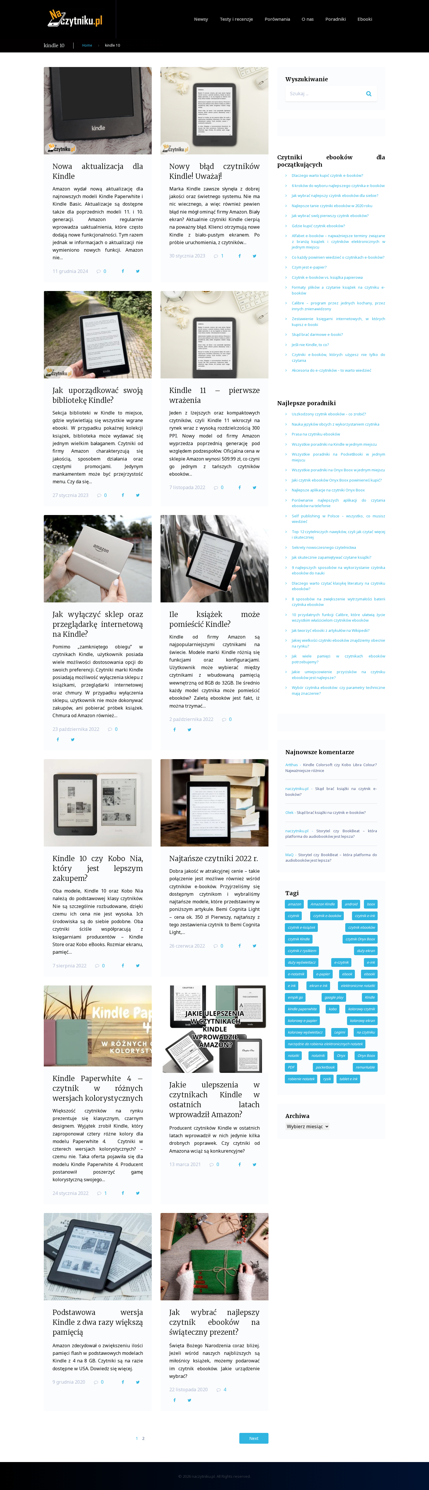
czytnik (293, 915)
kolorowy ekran (362, 1020)
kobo (332, 1008)
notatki (293, 1055)
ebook (347, 973)
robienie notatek (301, 1078)
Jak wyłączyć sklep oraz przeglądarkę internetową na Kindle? (98, 624)
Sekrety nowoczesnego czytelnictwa (324, 547)
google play (334, 997)
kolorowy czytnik (361, 1008)
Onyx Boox (366, 1055)
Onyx (341, 1055)
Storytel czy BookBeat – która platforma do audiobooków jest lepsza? (331, 833)
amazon (294, 904)
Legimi (339, 1032)
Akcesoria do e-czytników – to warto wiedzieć (331, 370)
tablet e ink (348, 1078)
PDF (291, 1067)
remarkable (365, 1067)
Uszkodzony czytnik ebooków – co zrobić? (329, 414)
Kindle (370, 997)
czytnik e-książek (301, 927)
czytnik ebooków (361, 927)
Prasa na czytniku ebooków (316, 434)
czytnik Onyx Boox (360, 939)
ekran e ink (318, 985)
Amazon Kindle (323, 904)
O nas (308, 19)
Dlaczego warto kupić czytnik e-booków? (327, 175)
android (351, 904)
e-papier (323, 973)
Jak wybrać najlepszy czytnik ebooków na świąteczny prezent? (214, 1322)
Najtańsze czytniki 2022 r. (213, 858)
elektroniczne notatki (358, 985)
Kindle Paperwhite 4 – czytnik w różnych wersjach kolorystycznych (98, 1088)
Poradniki (335, 19)
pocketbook (325, 1067)
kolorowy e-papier (302, 1020)
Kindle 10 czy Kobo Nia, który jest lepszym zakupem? (98, 868)
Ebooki (365, 19)
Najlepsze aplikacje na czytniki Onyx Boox (328, 490)
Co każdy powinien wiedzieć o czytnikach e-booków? (338, 257)
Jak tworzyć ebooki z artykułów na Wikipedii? (331, 630)
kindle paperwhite (302, 1008)
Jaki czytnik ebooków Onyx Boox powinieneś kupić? (337, 480)
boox (371, 904)
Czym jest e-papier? (309, 267)
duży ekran (366, 950)
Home (87, 45)
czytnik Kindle (299, 939)
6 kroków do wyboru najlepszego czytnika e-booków (338, 185)
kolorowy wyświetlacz (305, 1032)
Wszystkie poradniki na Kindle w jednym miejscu (334, 444)
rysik (327, 1078)
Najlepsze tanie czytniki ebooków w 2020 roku (332, 205)
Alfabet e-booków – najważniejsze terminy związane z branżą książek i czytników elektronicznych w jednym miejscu (338, 241)
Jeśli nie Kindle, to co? (310, 344)
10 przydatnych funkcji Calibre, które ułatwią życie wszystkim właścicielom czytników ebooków (338, 617)
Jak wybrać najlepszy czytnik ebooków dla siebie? (335, 195)
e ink (291, 985)
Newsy (201, 19)
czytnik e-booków (327, 915)
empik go (295, 997)
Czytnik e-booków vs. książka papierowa (327, 277)
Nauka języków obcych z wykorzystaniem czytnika (335, 424)
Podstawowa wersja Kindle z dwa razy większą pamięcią (98, 1322)
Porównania (277, 19)
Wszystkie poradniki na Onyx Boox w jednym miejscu (338, 469)
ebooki (369, 973)
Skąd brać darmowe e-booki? (317, 334)
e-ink (371, 962)
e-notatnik (296, 973)
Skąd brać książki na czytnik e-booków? (331, 812)
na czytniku (366, 1032)
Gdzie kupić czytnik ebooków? (318, 225)
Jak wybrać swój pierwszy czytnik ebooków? (330, 215)
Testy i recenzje (236, 19)
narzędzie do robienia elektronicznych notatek (325, 1043)
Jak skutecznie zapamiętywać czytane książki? (332, 557)
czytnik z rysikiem (302, 950)
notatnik (318, 1055)
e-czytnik (341, 962)
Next (254, 1438)
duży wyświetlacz (301, 962)
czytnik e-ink (365, 915)
